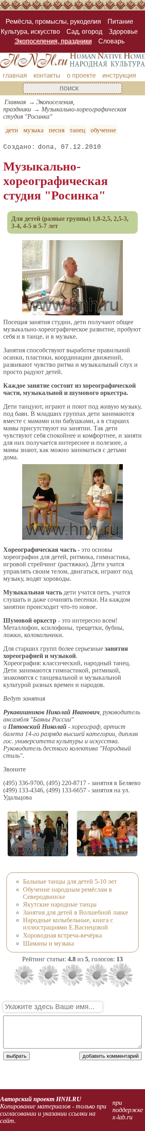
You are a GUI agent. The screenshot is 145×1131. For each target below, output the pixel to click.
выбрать (16, 1056)
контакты (46, 75)
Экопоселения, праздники (53, 41)
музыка (33, 130)
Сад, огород (84, 31)
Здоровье (123, 31)
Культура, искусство (30, 31)
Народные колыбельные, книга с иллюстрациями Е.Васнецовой (68, 924)
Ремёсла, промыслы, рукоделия (53, 21)
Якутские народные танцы (60, 904)
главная (15, 75)
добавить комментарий (111, 1056)
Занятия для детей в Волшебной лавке (75, 912)
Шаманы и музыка (48, 943)
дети (12, 130)
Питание (120, 21)
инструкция (119, 75)
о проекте (81, 75)
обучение (103, 130)
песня (56, 130)
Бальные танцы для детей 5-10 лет (70, 881)
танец (77, 130)
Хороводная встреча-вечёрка (62, 935)
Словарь (111, 41)
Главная (15, 102)
